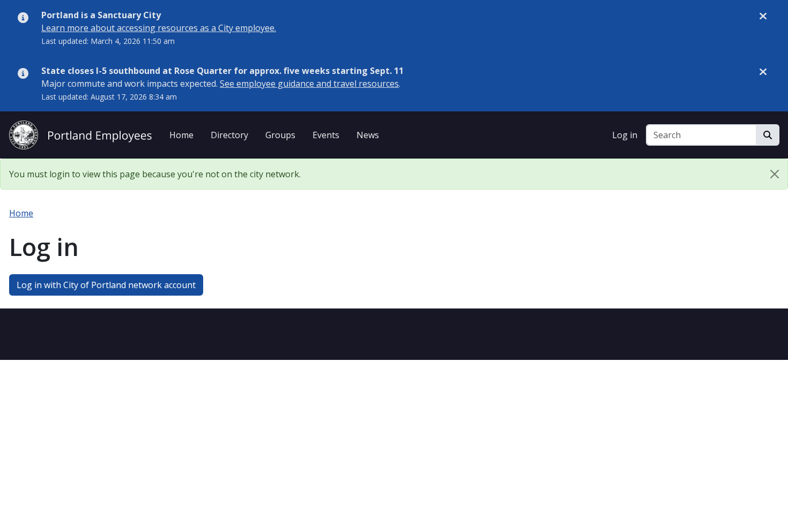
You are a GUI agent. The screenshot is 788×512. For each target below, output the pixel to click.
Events (326, 135)
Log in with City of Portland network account (106, 285)
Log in (624, 135)
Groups (280, 135)
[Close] (774, 174)
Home (181, 135)
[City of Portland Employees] (80, 134)
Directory (229, 135)
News (367, 135)
